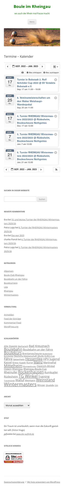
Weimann (30, 380)
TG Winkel (28, 376)
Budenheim (47, 354)
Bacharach (23, 346)
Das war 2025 (17, 235)
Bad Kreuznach (39, 346)
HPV (46, 359)
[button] (56, 169)
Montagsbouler (29, 366)
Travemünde (9, 380)
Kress (15, 362)
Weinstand (45, 379)
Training (44, 376)
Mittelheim (13, 365)
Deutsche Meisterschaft (25, 356)
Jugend (55, 359)
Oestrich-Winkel (46, 366)
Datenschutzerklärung (14, 482)
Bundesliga (8, 356)
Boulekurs (13, 353)
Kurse (30, 362)
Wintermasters (11, 294)
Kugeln (22, 362)
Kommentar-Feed (12, 322)
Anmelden (9, 314)
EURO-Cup (49, 356)
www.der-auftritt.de (25, 433)
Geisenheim (19, 359)
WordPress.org (11, 326)
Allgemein (8, 271)
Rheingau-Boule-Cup (35, 369)
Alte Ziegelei (10, 346)
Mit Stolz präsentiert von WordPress (43, 482)
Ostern (8, 369)
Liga (6, 286)
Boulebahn (13, 349)
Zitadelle (50, 385)
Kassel (8, 362)
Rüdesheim (11, 376)
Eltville (41, 356)
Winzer (41, 385)
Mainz (38, 362)
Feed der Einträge (12, 318)
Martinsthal (49, 362)
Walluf (19, 380)
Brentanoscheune (32, 353)
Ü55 (56, 385)
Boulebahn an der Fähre (15, 279)
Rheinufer (10, 372)
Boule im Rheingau (32, 6)
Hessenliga (34, 359)
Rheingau (8, 290)
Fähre (8, 359)
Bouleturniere (10, 283)
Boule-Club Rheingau (14, 275)
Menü (32, 21)
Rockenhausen (31, 372)
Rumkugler (51, 372)
